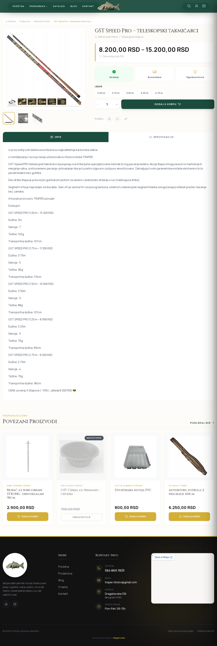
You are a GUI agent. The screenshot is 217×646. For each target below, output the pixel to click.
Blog (61, 580)
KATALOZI (59, 6)
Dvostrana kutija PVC (133, 490)
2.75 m (159, 93)
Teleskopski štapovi (132, 36)
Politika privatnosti (205, 631)
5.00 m (101, 93)
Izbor (98, 86)
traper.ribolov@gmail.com (121, 582)
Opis (58, 137)
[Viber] (118, 119)
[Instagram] (15, 604)
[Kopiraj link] (126, 119)
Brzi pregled (29, 462)
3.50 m (130, 93)
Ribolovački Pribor (42, 21)
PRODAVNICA (37, 6)
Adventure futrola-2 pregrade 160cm (186, 492)
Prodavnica (24, 21)
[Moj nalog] (196, 6)
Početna (12, 21)
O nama (63, 587)
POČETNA (18, 6)
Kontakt (63, 594)
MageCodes (119, 638)
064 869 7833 (114, 570)
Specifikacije (163, 137)
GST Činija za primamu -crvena (80, 492)
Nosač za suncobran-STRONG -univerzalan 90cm (25, 494)
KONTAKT (88, 6)
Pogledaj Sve (200, 422)
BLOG (74, 6)
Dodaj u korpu (30, 516)
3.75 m (116, 93)
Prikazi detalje (81, 517)
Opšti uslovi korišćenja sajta (180, 631)
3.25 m (144, 93)
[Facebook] (109, 119)
